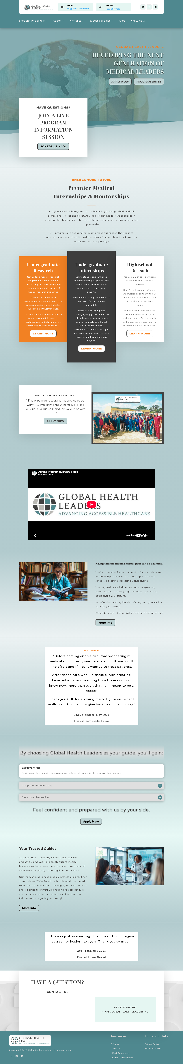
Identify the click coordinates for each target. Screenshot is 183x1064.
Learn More (43, 333)
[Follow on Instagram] (155, 7)
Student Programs (32, 21)
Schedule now (53, 146)
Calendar (116, 1048)
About (57, 21)
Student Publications (122, 1057)
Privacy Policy (152, 1044)
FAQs (122, 21)
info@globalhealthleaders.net (78, 9)
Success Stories (100, 21)
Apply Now (138, 21)
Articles (75, 21)
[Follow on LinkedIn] (142, 7)
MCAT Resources (120, 1053)
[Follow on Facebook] (149, 7)
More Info (105, 622)
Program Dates (148, 81)
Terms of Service (153, 1048)
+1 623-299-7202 (112, 9)
